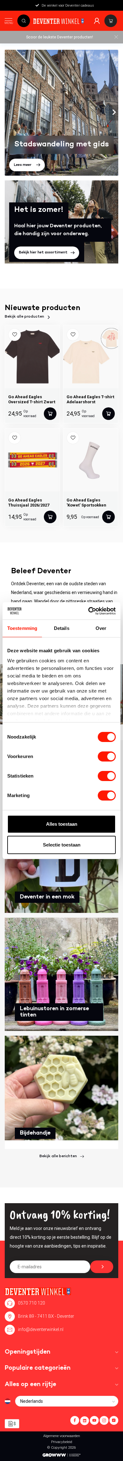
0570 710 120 (31, 1302)
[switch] (107, 756)
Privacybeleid (61, 1442)
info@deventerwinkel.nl (40, 1329)
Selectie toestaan (61, 844)
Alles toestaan (61, 824)
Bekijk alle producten (24, 317)
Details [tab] (61, 628)
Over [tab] (101, 628)
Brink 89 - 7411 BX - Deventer (46, 1316)
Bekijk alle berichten (58, 1156)
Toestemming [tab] (22, 628)
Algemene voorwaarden (61, 1436)
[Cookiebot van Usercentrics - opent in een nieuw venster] (88, 611)
